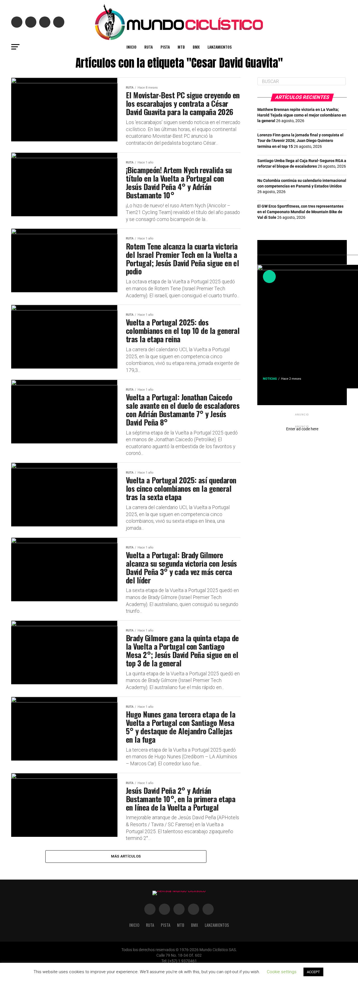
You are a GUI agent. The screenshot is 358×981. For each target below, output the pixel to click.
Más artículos (126, 856)
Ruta (148, 47)
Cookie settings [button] (281, 971)
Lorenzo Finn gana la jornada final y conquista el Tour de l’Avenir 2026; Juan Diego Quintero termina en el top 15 (300, 141)
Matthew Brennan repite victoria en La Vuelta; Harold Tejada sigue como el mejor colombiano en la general (301, 115)
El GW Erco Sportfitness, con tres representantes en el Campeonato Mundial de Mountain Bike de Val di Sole (300, 212)
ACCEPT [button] (313, 972)
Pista (165, 47)
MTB (181, 47)
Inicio (131, 47)
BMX (196, 47)
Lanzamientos (220, 47)
